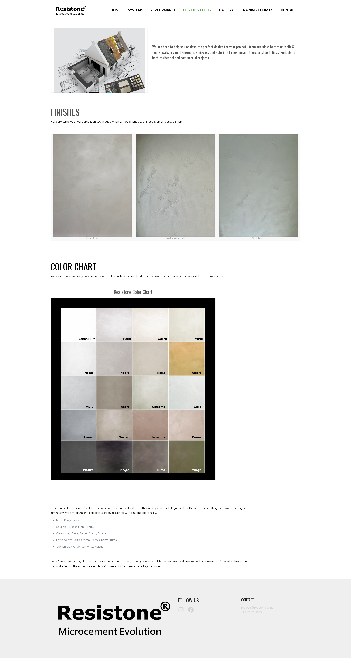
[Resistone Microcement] (70, 10)
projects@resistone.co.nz (257, 607)
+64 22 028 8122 (251, 612)
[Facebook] (191, 609)
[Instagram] (181, 609)
